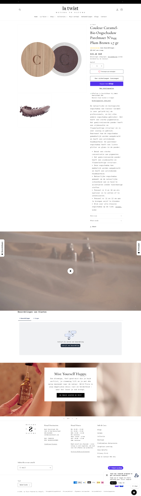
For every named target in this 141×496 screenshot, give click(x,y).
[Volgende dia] (72, 418)
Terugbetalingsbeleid (53, 491)
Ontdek (99, 433)
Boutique (100, 440)
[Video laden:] (70, 271)
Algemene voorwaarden (82, 491)
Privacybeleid (68, 491)
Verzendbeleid (96, 491)
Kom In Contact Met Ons (106, 457)
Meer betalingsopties (107, 88)
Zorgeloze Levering (104, 446)
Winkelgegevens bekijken (101, 100)
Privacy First (102, 453)
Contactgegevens (109, 491)
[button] (20, 10)
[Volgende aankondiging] (122, 2)
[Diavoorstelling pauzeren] (77, 418)
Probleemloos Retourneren (107, 443)
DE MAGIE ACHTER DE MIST (44, 395)
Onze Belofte (102, 450)
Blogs (99, 430)
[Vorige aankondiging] (18, 2)
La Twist (27, 491)
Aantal (92, 62)
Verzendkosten (113, 57)
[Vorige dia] (64, 418)
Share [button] (94, 226)
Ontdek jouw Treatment (50, 444)
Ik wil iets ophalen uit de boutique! (80, 451)
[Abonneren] (50, 467)
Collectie (101, 436)
